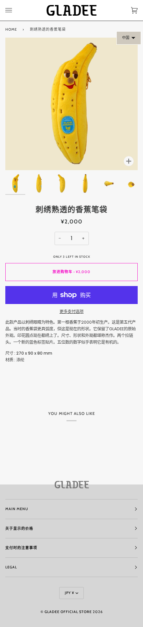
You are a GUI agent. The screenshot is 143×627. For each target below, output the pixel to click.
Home (11, 29)
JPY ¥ (69, 593)
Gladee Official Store (68, 612)
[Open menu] (15, 10)
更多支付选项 (71, 311)
